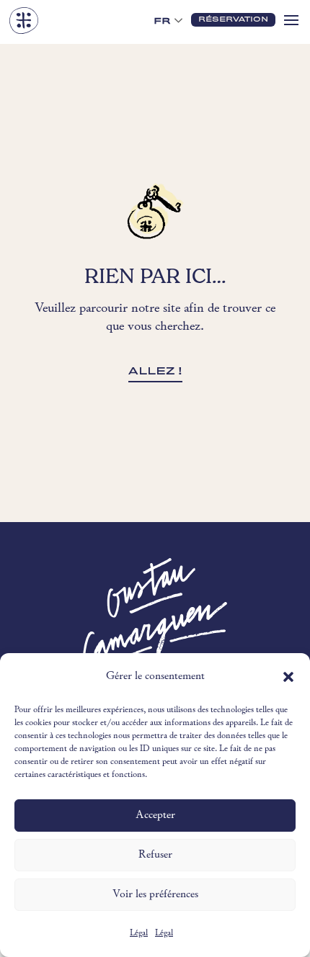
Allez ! (155, 371)
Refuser (155, 855)
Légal (139, 933)
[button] (288, 677)
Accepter (155, 815)
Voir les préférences (155, 895)
